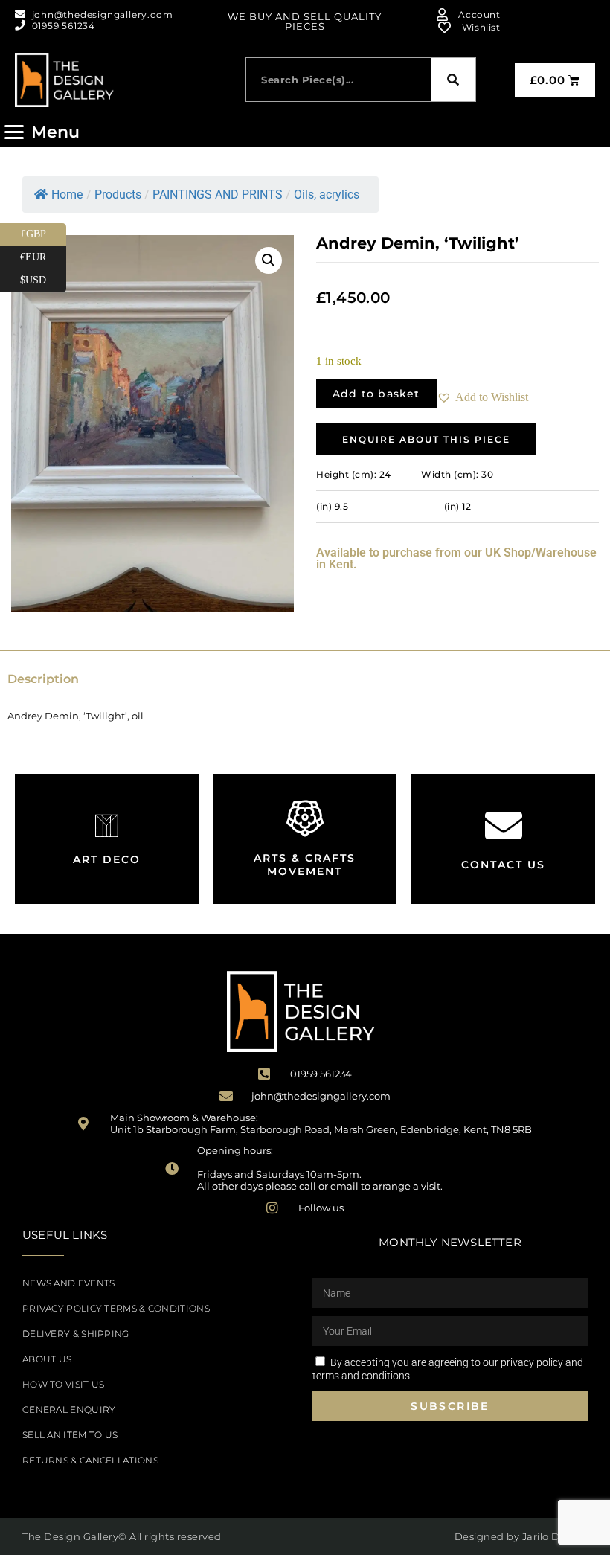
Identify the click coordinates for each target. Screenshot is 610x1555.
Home (67, 194)
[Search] (453, 79)
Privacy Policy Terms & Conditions (116, 1308)
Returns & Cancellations (90, 1460)
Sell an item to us (70, 1434)
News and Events (68, 1283)
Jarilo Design (555, 1536)
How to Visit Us (63, 1384)
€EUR (43, 254)
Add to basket (376, 393)
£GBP (43, 231)
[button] (41, 132)
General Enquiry (69, 1409)
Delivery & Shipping (75, 1333)
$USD (43, 277)
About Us (46, 1359)
